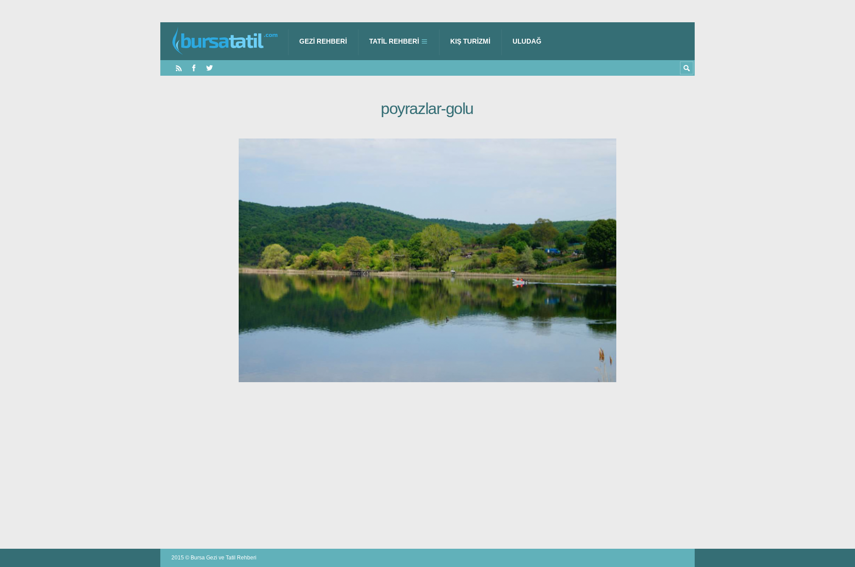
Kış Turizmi (470, 41)
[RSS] (178, 68)
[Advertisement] (427, 460)
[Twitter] (209, 68)
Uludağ (527, 41)
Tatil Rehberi (394, 41)
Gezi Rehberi (323, 41)
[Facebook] (194, 68)
